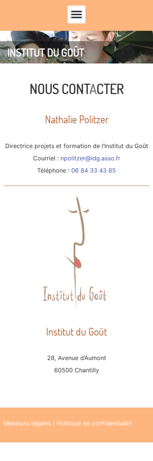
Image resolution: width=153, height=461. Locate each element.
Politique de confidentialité (94, 423)
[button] (76, 14)
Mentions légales (27, 423)
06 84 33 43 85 (93, 170)
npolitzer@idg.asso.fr (90, 158)
